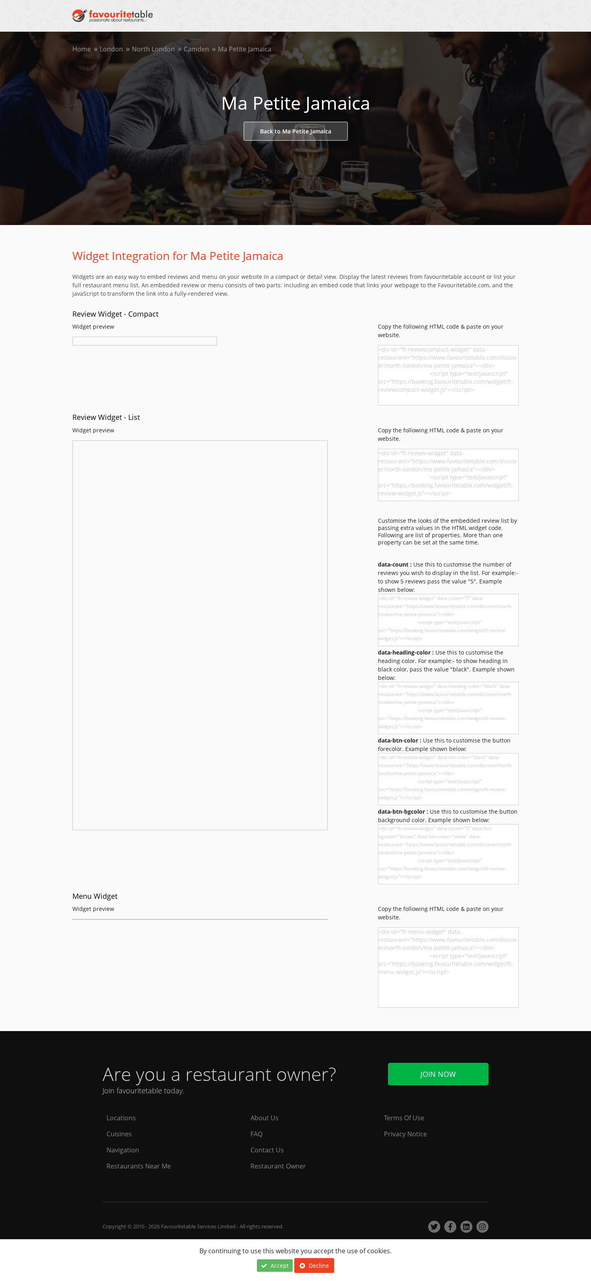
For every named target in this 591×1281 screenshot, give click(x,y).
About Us (264, 1117)
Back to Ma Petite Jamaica (295, 131)
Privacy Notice (405, 1134)
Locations (121, 1117)
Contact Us (267, 1150)
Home (81, 49)
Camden (196, 49)
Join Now (438, 1074)
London (111, 49)
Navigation (123, 1150)
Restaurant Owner (278, 1166)
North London (153, 49)
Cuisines (119, 1134)
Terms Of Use (404, 1117)
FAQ (256, 1134)
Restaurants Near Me (139, 1166)
